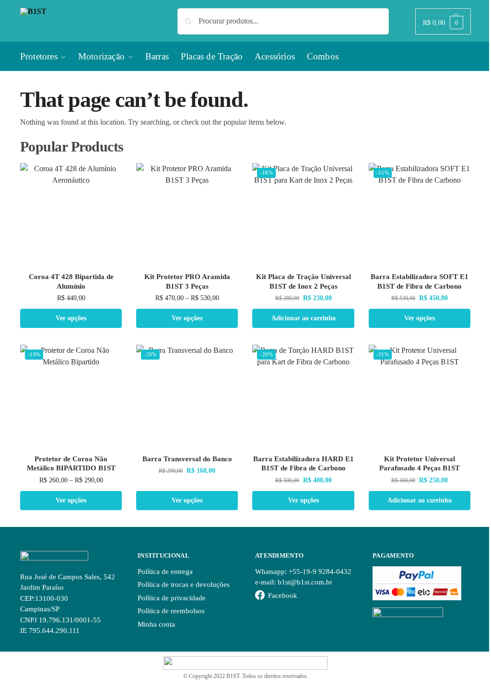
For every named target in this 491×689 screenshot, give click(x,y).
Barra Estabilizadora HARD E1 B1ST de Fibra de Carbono (303, 463)
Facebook (282, 595)
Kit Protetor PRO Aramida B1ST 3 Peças (187, 281)
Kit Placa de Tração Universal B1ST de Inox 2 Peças (303, 281)
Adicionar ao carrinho (303, 318)
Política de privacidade (172, 598)
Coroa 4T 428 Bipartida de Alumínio (71, 281)
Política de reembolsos (171, 611)
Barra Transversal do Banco (187, 459)
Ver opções (71, 318)
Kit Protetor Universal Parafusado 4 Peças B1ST (419, 463)
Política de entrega (165, 571)
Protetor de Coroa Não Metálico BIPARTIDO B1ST (71, 463)
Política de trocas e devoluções (184, 584)
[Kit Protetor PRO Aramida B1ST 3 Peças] (187, 214)
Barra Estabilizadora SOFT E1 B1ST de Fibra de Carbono (419, 281)
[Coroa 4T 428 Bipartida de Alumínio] (71, 214)
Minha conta (156, 624)
